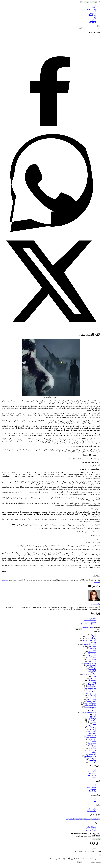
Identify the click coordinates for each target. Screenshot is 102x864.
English (93, 777)
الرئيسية (93, 770)
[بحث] (86, 2)
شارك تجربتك (91, 827)
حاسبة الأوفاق (91, 811)
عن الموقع (92, 773)
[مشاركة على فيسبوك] (51, 133)
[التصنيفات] (93, 2)
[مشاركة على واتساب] (51, 231)
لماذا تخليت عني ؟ (90, 620)
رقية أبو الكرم (95, 604)
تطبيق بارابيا (92, 809)
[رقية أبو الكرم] (94, 600)
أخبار (94, 785)
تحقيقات (93, 789)
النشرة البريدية (91, 828)
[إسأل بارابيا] (96, 839)
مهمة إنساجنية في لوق (88, 623)
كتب (94, 801)
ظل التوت (92, 618)
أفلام (94, 799)
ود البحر (93, 622)
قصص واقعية (91, 787)
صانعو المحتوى (91, 775)
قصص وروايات (88, 627)
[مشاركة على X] (51, 329)
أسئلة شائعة (92, 771)
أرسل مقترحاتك (90, 830)
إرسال (80, 862)
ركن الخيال (92, 791)
